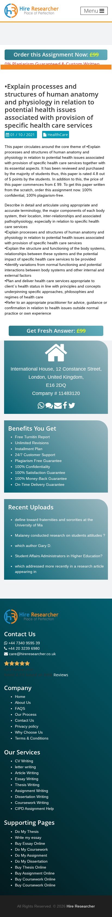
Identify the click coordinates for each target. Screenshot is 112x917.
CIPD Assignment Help (34, 808)
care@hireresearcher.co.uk (32, 654)
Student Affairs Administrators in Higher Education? (58, 556)
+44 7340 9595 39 (23, 643)
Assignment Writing (31, 791)
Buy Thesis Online (30, 867)
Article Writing (27, 773)
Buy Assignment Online (35, 873)
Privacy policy (26, 726)
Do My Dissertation (31, 861)
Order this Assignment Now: (56, 54)
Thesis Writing (27, 785)
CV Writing (24, 761)
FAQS (20, 708)
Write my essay (28, 837)
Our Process (25, 714)
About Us (23, 702)
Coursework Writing (32, 802)
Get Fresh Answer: (56, 330)
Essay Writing (26, 779)
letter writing (25, 767)
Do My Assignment (31, 855)
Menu (91, 10)
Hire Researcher (81, 906)
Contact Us (24, 720)
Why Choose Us (29, 732)
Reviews (61, 674)
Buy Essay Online (30, 843)
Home (20, 696)
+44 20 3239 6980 (24, 648)
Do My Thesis (27, 831)
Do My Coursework (31, 849)
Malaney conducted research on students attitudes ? (60, 535)
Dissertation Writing (31, 796)
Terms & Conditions (31, 738)
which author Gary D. (33, 545)
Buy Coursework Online (35, 879)
